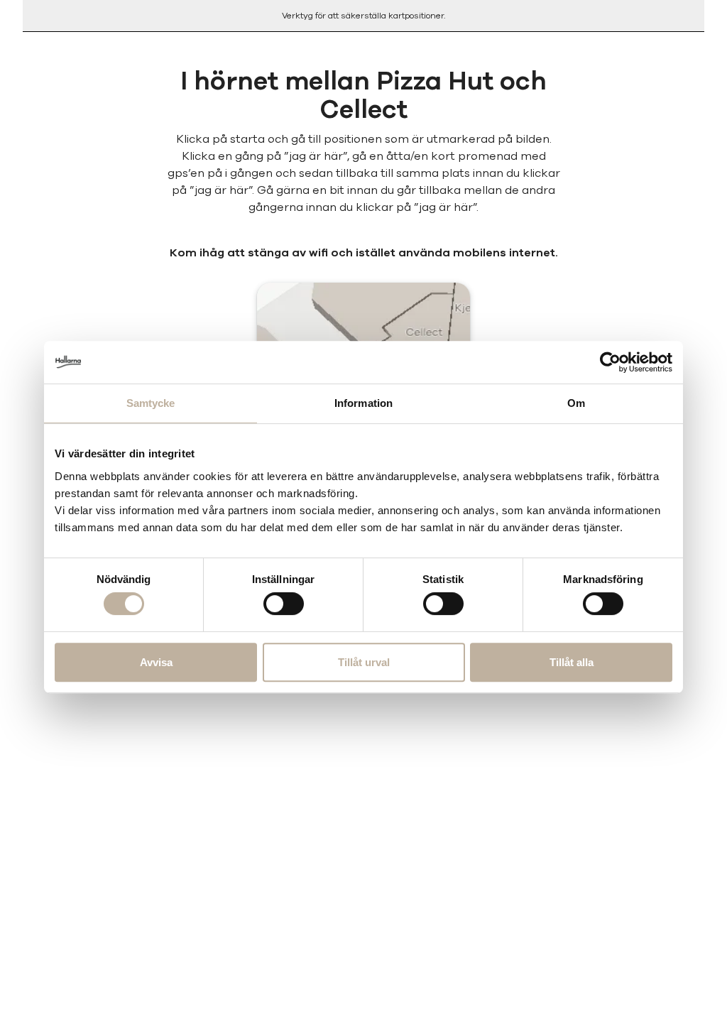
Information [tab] (363, 403)
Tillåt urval (364, 662)
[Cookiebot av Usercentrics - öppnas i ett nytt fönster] (610, 362)
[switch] (283, 603)
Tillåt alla (572, 662)
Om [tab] (576, 403)
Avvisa (156, 662)
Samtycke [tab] (150, 403)
